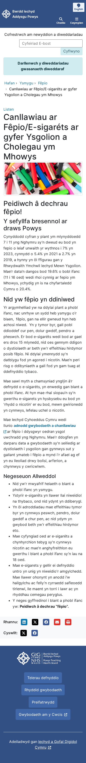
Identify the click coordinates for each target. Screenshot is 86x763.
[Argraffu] (68, 622)
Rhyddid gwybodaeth (43, 690)
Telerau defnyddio (43, 677)
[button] (24, 622)
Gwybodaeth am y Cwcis (40, 714)
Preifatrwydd (43, 702)
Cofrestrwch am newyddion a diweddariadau (43, 34)
